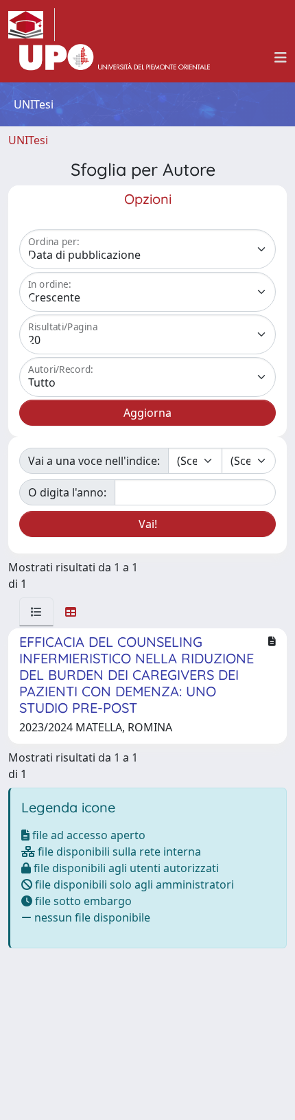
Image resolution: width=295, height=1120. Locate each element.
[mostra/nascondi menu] (280, 58)
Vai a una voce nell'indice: (94, 460)
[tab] (36, 611)
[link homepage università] (114, 57)
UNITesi (28, 140)
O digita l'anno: (67, 492)
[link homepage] (31, 24)
